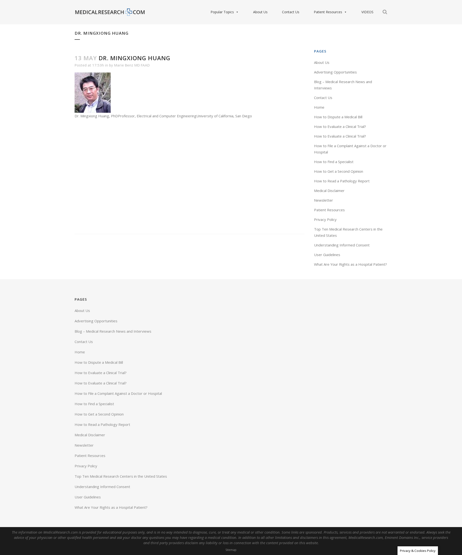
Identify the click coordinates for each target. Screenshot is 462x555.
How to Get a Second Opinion (338, 171)
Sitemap (231, 550)
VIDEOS (367, 12)
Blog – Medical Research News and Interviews (113, 331)
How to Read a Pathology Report (342, 180)
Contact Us (290, 12)
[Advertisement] (189, 176)
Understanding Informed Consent (342, 245)
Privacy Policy (325, 219)
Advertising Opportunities (335, 72)
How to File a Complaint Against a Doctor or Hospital (118, 393)
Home (319, 107)
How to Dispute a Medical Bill (338, 116)
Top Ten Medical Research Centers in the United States (121, 476)
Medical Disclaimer (329, 190)
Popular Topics (222, 12)
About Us (260, 12)
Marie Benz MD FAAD (132, 65)
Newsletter (323, 200)
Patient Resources (328, 12)
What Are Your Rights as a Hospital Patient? (350, 264)
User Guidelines (327, 254)
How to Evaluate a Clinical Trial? (340, 126)
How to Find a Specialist (333, 161)
